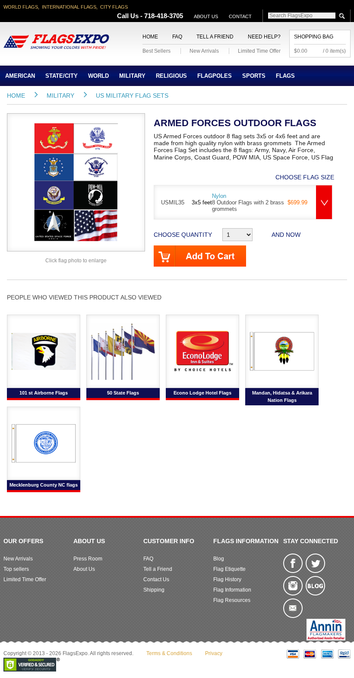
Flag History (227, 579)
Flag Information (232, 590)
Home (150, 37)
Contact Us (156, 579)
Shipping (153, 590)
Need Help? (264, 37)
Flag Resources (231, 600)
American (20, 76)
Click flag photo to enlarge (76, 261)
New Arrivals (204, 51)
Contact (240, 16)
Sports (254, 76)
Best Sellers (156, 51)
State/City (61, 76)
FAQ (177, 37)
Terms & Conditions (169, 653)
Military (132, 76)
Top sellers (16, 569)
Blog (218, 559)
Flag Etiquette (229, 569)
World (98, 76)
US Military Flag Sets (132, 95)
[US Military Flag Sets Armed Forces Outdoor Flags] (76, 181)
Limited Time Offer (259, 51)
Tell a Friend (215, 37)
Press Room (87, 559)
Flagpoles (214, 76)
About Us (206, 16)
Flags (285, 76)
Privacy (213, 653)
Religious (171, 76)
